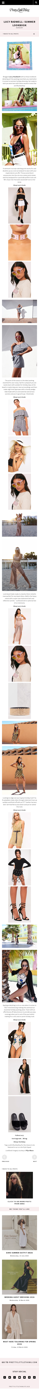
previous (4, 1161)
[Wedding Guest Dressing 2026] (19, 1277)
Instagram (16, 1138)
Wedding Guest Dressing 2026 (19, 1297)
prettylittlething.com (23, 1362)
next (35, 1161)
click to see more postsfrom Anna (19, 1202)
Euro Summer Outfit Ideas (19, 1253)
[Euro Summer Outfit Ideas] (19, 1232)
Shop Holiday (20, 1142)
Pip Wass (30, 1150)
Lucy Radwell (14, 77)
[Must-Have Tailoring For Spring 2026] (19, 1321)
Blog (25, 1138)
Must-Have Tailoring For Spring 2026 (19, 1343)
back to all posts (11, 34)
